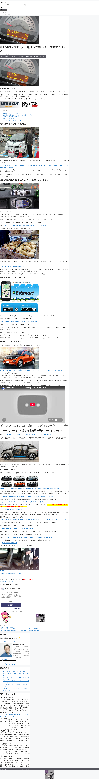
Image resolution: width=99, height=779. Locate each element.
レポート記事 (4, 627)
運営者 (4, 12)
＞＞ (4, 659)
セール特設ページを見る (6, 581)
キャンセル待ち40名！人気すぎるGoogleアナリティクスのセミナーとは (20, 630)
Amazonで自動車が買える (10, 118)
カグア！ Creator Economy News (9, 2)
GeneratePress (34, 769)
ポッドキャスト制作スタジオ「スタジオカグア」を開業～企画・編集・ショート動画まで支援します (16, 673)
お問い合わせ (6, 14)
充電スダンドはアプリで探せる (11, 116)
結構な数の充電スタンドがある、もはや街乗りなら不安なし (18, 115)
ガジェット (12, 627)
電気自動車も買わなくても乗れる (11, 113)
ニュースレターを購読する (7, 641)
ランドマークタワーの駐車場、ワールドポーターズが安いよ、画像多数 (19, 629)
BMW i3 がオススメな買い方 (13, 120)
